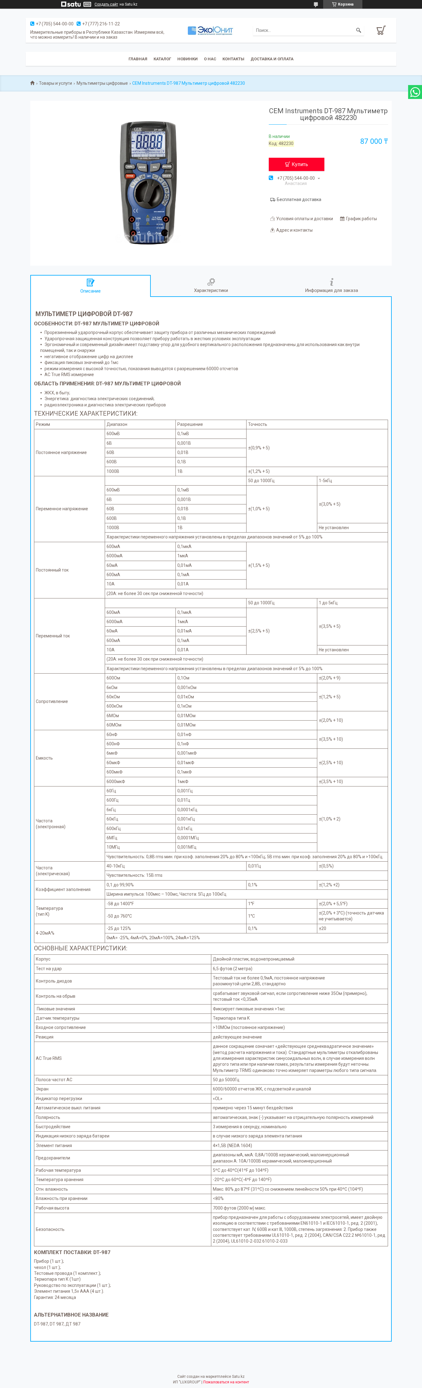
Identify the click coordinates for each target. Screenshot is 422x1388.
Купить (300, 164)
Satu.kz (238, 1376)
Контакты (233, 59)
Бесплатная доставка (299, 199)
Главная (138, 59)
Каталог (162, 59)
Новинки (187, 59)
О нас (210, 59)
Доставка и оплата (272, 59)
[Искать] (359, 30)
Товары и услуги (55, 83)
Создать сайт (106, 4)
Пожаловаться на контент (226, 1382)
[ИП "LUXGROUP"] (211, 30)
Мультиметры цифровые (102, 83)
